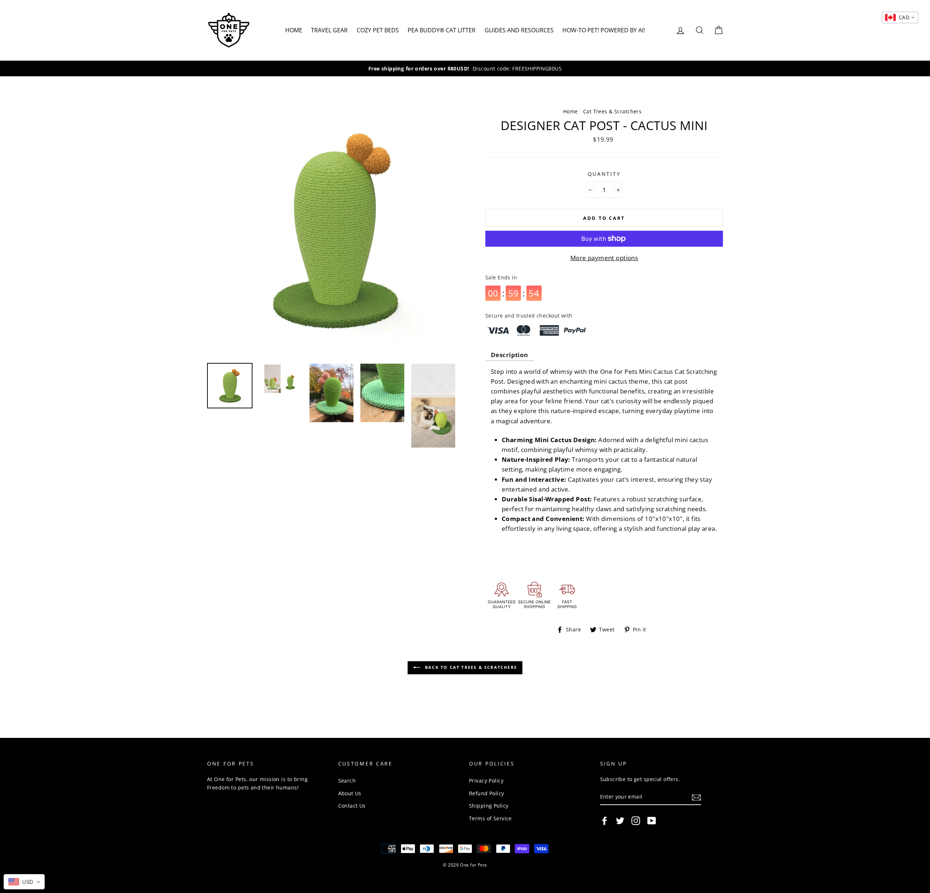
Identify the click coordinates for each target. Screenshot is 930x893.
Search (347, 780)
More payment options (604, 258)
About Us (349, 793)
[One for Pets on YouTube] (651, 820)
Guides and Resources (519, 30)
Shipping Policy (488, 805)
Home (293, 30)
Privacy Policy (486, 780)
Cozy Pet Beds (378, 30)
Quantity (604, 173)
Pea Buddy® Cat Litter (442, 30)
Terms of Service (490, 818)
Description (509, 355)
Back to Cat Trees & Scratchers (470, 667)
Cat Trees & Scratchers (612, 111)
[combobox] (900, 17)
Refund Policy (486, 793)
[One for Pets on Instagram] (635, 820)
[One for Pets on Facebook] (604, 820)
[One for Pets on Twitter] (620, 820)
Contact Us (352, 805)
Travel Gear (329, 30)
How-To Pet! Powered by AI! (603, 30)
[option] (465, 68)
